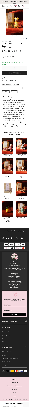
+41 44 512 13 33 (15, 263)
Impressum (14, 379)
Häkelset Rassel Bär (7, 197)
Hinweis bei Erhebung (9, 406)
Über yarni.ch (5, 332)
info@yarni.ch (14, 262)
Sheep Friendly (6, 335)
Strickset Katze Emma (7, 154)
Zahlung (4, 365)
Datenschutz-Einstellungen (14, 386)
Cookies (14, 389)
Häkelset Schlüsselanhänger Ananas (7, 219)
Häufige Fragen (6, 362)
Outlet (3, 342)
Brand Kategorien (6, 84)
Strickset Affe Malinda (21, 197)
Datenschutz (14, 383)
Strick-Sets (19, 88)
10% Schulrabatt (6, 352)
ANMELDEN (14, 314)
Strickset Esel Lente (21, 154)
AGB (14, 393)
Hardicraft (16, 84)
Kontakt (4, 355)
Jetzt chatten (17, 265)
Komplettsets (5, 92)
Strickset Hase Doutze (8, 175)
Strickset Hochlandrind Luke (21, 175)
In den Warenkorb (14, 73)
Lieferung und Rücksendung (10, 358)
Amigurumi (14, 92)
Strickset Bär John (21, 217)
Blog (3, 338)
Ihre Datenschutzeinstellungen (16, 403)
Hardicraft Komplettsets (8, 88)
